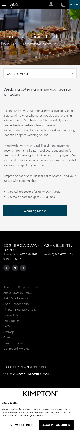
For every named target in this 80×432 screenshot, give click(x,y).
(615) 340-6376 (57, 254)
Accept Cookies (56, 425)
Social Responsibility (16, 304)
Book (74, 4)
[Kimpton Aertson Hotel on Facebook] (15, 268)
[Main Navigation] (4, 4)
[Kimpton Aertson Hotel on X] (6, 268)
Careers (8, 337)
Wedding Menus (35, 210)
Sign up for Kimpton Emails (20, 287)
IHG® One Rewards (15, 298)
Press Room (11, 320)
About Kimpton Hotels (17, 292)
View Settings (21, 425)
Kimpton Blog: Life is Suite (20, 309)
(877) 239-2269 (28, 254)
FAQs (6, 326)
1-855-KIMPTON (16, 366)
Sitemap (8, 332)
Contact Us (10, 315)
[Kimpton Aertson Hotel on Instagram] (23, 268)
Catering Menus (18, 74)
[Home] (15, 5)
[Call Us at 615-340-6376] (61, 4)
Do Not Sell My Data (16, 348)
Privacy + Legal (13, 343)
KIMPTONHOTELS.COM (31, 374)
